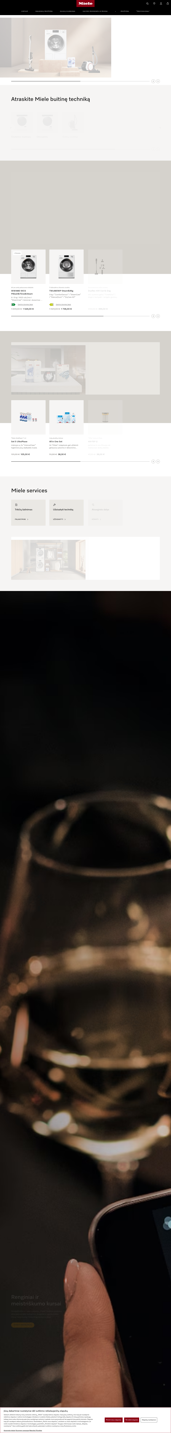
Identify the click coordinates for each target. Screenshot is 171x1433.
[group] (28, 280)
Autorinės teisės (9, 1430)
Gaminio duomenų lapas (25, 304)
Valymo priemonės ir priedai (95, 11)
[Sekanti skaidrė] (158, 81)
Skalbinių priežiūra (44, 11)
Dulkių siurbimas (67, 11)
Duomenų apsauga (22, 1430)
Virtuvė (24, 11)
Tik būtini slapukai (131, 1420)
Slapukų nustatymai (149, 1420)
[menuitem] (26, 11)
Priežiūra (125, 11)
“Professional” (143, 11)
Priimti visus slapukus (113, 1420)
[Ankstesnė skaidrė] (153, 81)
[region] (85, 50)
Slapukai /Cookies (35, 1430)
